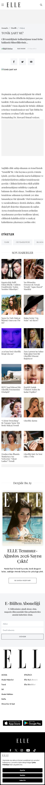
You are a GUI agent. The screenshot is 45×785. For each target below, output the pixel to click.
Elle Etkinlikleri (30, 684)
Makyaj (22, 28)
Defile (3, 699)
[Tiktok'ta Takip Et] (34, 750)
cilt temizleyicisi (23, 242)
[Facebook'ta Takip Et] (10, 750)
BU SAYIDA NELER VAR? (23, 580)
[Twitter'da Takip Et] (16, 750)
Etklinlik (28, 675)
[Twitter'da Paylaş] (22, 61)
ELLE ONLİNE (21, 49)
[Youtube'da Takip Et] (28, 750)
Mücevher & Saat (8, 704)
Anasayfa (4, 28)
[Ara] (41, 4)
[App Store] (12, 723)
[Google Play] (32, 723)
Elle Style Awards (31, 679)
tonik (6, 242)
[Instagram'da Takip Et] (21, 750)
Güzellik (13, 28)
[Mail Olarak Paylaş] (31, 61)
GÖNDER (22, 636)
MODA (4, 675)
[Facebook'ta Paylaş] (14, 61)
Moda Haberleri (7, 679)
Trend (3, 684)
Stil (2, 689)
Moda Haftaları (7, 694)
